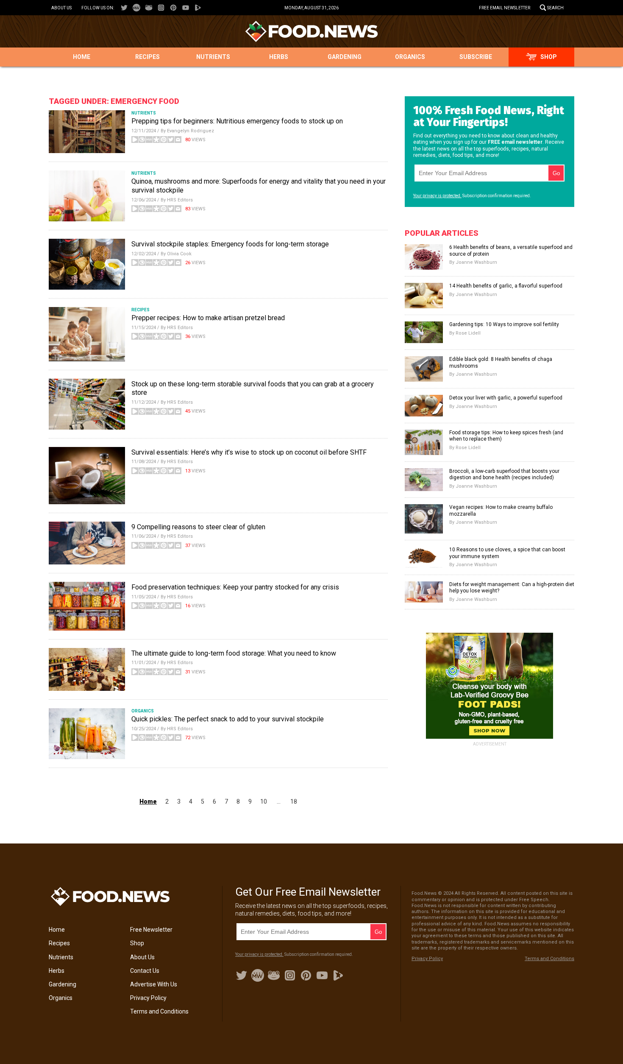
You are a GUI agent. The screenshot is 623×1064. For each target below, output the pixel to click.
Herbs (278, 56)
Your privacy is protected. (437, 195)
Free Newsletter (151, 929)
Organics (410, 56)
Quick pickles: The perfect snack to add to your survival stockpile (227, 719)
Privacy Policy (148, 997)
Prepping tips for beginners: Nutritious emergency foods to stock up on (237, 121)
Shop (548, 56)
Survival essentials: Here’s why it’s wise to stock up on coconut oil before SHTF (249, 452)
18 (293, 801)
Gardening (345, 56)
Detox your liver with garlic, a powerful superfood (505, 398)
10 (263, 801)
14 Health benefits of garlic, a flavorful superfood (505, 286)
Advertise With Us (153, 984)
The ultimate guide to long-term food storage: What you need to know (233, 653)
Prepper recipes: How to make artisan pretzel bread (208, 318)
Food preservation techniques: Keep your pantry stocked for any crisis (235, 587)
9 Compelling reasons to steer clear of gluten (198, 527)
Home (81, 56)
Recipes (147, 56)
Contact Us (144, 970)
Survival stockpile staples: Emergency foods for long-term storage (230, 244)
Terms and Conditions (159, 1011)
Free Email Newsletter (504, 8)
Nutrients (213, 56)
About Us (61, 8)
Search (555, 8)
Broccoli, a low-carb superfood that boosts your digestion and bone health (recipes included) (504, 474)
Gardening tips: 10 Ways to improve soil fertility (504, 324)
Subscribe (475, 56)
